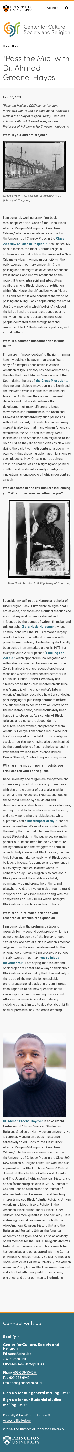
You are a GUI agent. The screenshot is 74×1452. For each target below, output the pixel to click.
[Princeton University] (19, 9)
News (15, 46)
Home (6, 46)
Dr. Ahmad (21, 1121)
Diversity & (25, 1415)
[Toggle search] (66, 8)
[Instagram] (16, 1329)
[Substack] (37, 1329)
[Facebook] (5, 1329)
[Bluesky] (21, 1329)
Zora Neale (37, 627)
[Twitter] (10, 1329)
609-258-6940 (19, 1378)
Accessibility (15, 1420)
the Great (50, 381)
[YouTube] (27, 1329)
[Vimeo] (32, 1329)
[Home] (37, 31)
